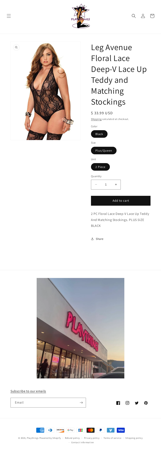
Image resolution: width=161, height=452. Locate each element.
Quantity (96, 176)
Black (99, 134)
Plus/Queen (103, 150)
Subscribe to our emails (28, 391)
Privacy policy (92, 437)
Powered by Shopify (50, 437)
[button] (8, 16)
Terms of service (112, 437)
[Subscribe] (81, 403)
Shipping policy (134, 437)
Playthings (33, 437)
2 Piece (100, 167)
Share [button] (100, 239)
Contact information (82, 442)
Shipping (96, 119)
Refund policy (72, 437)
